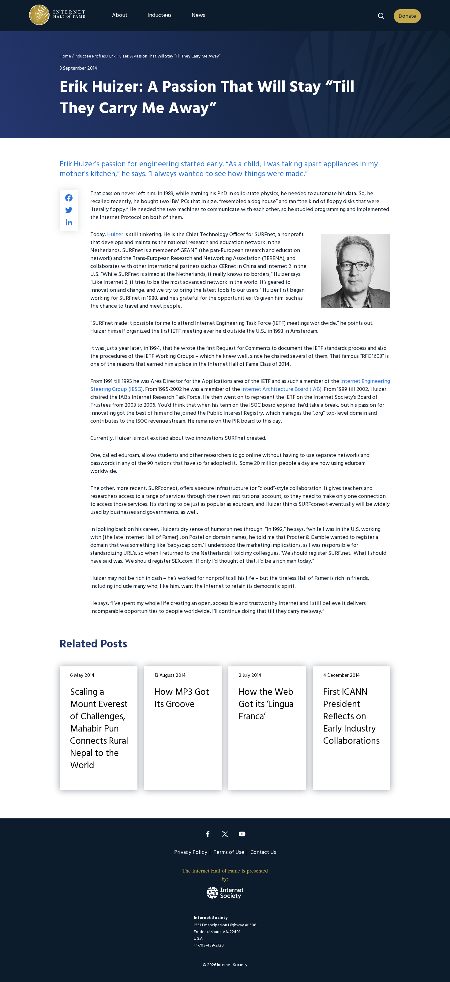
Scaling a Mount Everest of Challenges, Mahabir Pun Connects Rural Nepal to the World (98, 728)
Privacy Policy (190, 852)
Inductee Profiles (90, 56)
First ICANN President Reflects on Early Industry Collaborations (352, 728)
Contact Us (263, 852)
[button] (381, 16)
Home (65, 56)
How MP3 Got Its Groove (183, 728)
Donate (407, 16)
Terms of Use (228, 852)
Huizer (115, 234)
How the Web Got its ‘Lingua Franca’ (267, 728)
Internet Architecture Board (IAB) (281, 389)
